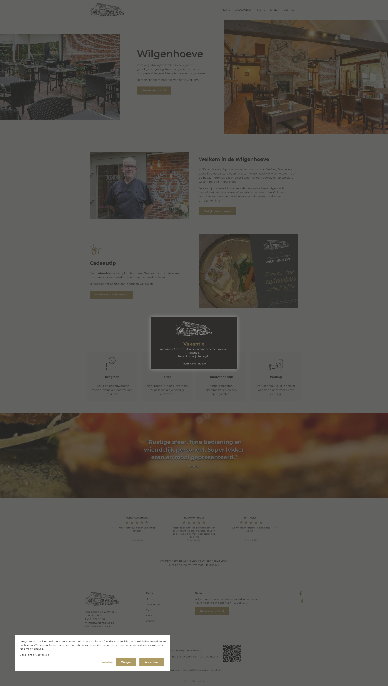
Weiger (126, 662)
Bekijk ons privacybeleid (34, 654)
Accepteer (152, 662)
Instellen (107, 662)
